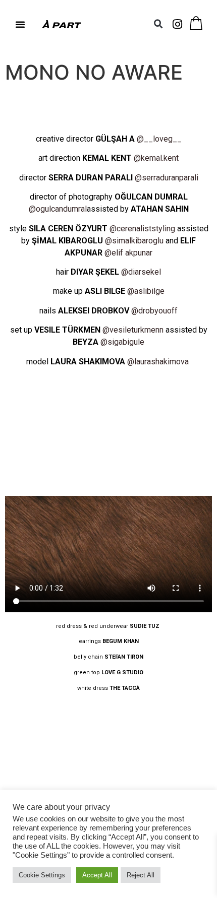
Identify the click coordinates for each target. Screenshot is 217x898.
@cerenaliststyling (142, 228)
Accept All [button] (97, 875)
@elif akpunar (128, 253)
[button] (20, 24)
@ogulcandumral (58, 209)
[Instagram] (178, 24)
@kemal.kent (156, 158)
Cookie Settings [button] (42, 875)
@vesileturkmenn (133, 330)
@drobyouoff (154, 310)
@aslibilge (146, 291)
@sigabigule (122, 342)
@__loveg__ (159, 139)
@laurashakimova (159, 361)
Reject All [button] (140, 875)
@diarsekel (141, 272)
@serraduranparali (166, 177)
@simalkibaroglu (134, 240)
